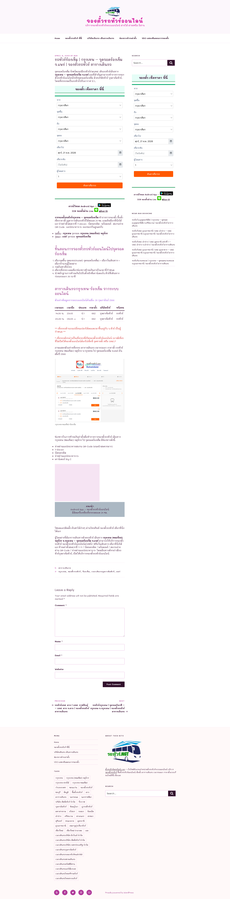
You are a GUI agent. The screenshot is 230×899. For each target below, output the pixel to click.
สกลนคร (80, 816)
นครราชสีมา (86, 797)
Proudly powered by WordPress (119, 892)
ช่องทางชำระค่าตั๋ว (128, 38)
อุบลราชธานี (61, 825)
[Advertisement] (77, 482)
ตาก (87, 792)
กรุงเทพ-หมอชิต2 (80, 782)
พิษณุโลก (74, 806)
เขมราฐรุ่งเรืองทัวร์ (77, 825)
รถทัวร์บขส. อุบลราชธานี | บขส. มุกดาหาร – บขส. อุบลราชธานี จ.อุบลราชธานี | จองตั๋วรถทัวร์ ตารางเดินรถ (153, 252)
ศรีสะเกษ (69, 816)
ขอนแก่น (73, 787)
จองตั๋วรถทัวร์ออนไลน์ (115, 21)
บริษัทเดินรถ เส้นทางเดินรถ (100, 38)
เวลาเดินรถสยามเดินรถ (65, 859)
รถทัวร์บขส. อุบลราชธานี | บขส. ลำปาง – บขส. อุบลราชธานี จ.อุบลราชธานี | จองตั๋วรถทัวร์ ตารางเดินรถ (153, 234)
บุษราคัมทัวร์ (61, 806)
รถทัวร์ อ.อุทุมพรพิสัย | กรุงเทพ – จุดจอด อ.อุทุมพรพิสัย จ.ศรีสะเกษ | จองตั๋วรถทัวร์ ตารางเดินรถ (152, 223)
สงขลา (90, 816)
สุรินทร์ (59, 821)
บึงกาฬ (82, 802)
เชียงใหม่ (59, 830)
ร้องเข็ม (86, 572)
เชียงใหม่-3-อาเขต (74, 830)
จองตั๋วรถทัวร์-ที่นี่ (73, 38)
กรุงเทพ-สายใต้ (62, 782)
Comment (61, 605)
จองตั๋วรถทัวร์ (74, 572)
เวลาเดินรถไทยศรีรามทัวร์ (67, 873)
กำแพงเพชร (61, 787)
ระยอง (81, 811)
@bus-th (103, 211)
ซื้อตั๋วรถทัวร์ (77, 792)
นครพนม (74, 797)
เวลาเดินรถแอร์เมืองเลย (66, 869)
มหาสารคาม (61, 811)
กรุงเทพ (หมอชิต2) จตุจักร (77, 778)
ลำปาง (58, 816)
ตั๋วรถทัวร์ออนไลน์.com (115, 769)
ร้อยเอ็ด (90, 811)
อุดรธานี (81, 821)
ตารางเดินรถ (65, 568)
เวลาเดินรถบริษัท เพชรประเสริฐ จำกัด (72, 845)
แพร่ (118, 572)
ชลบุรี (58, 792)
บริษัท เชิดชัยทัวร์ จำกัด (65, 802)
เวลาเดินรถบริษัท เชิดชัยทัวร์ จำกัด (70, 840)
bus (76, 56)
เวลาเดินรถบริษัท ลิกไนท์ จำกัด (69, 835)
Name (59, 641)
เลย (86, 830)
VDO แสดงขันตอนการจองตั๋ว (155, 38)
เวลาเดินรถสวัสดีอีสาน (65, 864)
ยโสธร (72, 811)
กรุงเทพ (62, 572)
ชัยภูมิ (66, 792)
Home (57, 38)
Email (58, 655)
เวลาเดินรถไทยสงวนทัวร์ (66, 878)
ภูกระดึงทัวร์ (87, 806)
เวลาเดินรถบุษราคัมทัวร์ (103, 572)
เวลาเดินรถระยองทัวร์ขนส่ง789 (69, 854)
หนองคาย (69, 821)
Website (59, 669)
